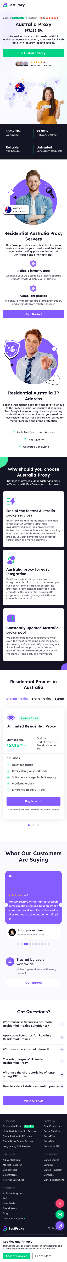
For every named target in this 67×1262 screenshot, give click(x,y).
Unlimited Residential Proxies (19, 1131)
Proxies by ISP (52, 1146)
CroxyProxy (50, 1136)
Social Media (10, 1169)
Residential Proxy (13, 1126)
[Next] (61, 905)
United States (51, 1159)
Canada (48, 1164)
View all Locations (54, 1179)
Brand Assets (10, 1208)
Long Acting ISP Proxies (16, 1146)
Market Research (12, 1164)
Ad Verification (11, 1159)
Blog (5, 1213)
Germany (49, 1174)
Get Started (33, 982)
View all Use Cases (13, 1179)
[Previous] (6, 905)
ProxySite (49, 1141)
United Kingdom (53, 1169)
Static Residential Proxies (17, 1136)
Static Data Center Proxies (18, 1141)
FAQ (5, 1198)
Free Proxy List (52, 1126)
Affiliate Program (12, 1193)
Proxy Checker (52, 1131)
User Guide (9, 1203)
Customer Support (13, 1218)
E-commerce (10, 1174)
